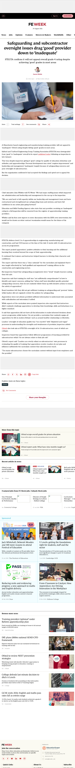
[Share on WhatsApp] (8, 374)
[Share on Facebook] (12, 374)
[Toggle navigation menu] (3, 16)
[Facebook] (7, 758)
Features (29, 35)
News (3, 35)
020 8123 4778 (49, 756)
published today (44, 154)
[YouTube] (20, 758)
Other (68, 35)
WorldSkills (58, 35)
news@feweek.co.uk (50, 759)
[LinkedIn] (16, 758)
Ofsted (4, 328)
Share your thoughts (37, 397)
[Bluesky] (12, 758)
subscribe (68, 16)
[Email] (24, 758)
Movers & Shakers (43, 35)
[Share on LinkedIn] (21, 374)
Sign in (55, 16)
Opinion (18, 35)
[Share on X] (16, 374)
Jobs (11, 35)
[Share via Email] (25, 374)
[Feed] (3, 758)
